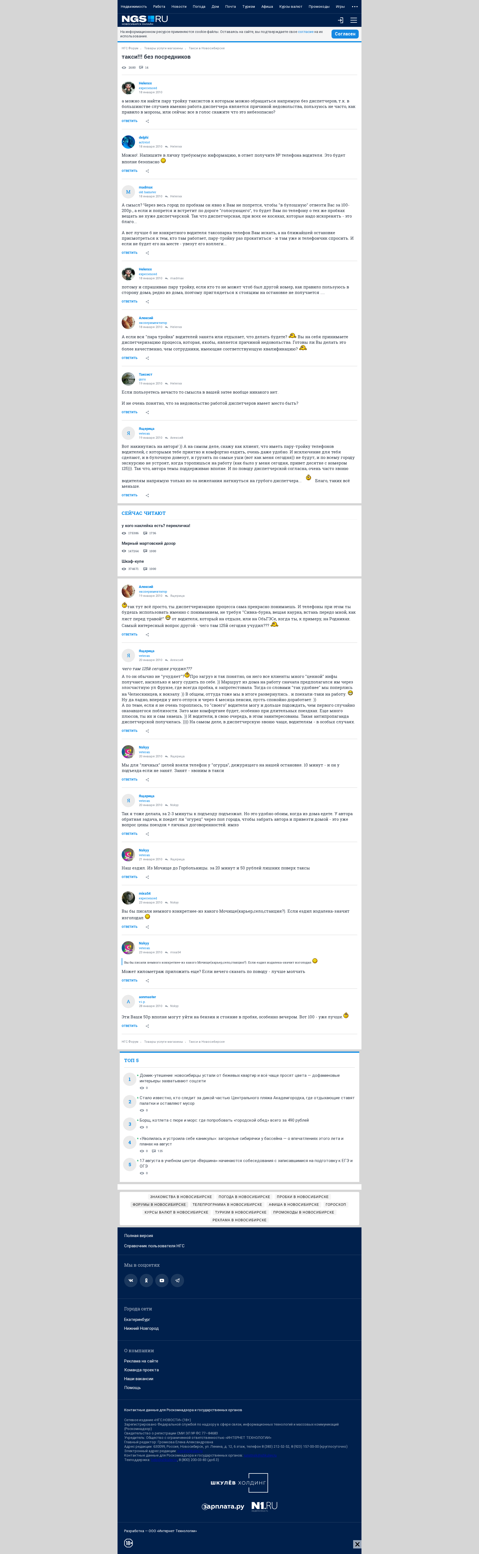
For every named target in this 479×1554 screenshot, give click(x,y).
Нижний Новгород (141, 1328)
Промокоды (319, 6)
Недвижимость (134, 6)
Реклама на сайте (141, 1361)
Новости (179, 6)
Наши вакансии (138, 1378)
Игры (340, 6)
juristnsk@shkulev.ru (260, 1455)
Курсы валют (290, 6)
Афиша (267, 6)
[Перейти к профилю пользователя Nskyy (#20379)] (128, 751)
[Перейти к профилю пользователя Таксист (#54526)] (128, 379)
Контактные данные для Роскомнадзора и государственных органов (183, 1410)
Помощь (132, 1387)
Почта (230, 6)
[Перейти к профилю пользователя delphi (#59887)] (128, 142)
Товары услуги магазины (163, 48)
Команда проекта (141, 1369)
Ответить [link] (129, 121)
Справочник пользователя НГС (154, 1245)
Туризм (248, 6)
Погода (199, 6)
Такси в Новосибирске (207, 48)
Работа (159, 6)
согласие (306, 32)
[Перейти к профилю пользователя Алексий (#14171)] (128, 322)
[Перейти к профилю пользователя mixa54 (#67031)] (128, 898)
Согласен (345, 34)
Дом (215, 6)
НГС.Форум (130, 48)
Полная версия (138, 1235)
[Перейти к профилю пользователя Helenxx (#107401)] (128, 87)
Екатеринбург (137, 1319)
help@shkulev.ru (164, 1460)
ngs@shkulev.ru (190, 1451)
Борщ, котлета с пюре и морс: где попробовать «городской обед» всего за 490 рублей (224, 1120)
